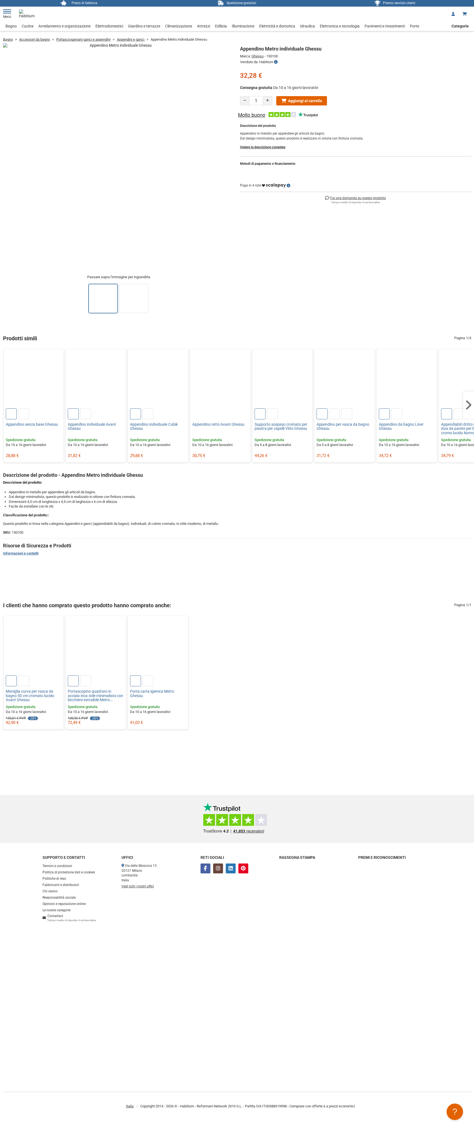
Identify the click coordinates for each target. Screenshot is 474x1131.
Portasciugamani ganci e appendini (83, 39)
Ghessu (258, 56)
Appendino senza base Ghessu (32, 424)
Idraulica (307, 26)
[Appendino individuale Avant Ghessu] (96, 379)
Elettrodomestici (109, 26)
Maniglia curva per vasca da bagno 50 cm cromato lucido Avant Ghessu (30, 695)
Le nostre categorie (56, 910)
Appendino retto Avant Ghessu (218, 424)
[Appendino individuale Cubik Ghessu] (158, 379)
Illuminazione (243, 26)
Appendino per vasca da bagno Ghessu (343, 426)
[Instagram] (218, 868)
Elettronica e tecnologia (340, 26)
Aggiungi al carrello (305, 101)
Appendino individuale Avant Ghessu (92, 426)
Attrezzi (203, 26)
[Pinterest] (243, 868)
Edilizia (221, 26)
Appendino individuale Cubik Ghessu (154, 426)
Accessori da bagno (34, 39)
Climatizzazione (178, 26)
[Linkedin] (231, 868)
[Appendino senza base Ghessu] (34, 379)
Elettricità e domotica (277, 26)
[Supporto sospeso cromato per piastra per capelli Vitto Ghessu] (283, 379)
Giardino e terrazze (144, 26)
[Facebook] (205, 868)
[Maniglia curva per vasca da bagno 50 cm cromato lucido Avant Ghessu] (34, 646)
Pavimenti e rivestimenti (385, 26)
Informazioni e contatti (20, 553)
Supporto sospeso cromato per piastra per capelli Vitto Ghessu (281, 426)
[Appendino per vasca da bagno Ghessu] (345, 379)
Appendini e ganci (131, 39)
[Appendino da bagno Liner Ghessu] (407, 379)
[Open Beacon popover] (455, 1112)
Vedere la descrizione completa (262, 147)
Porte (414, 26)
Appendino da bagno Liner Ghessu (401, 426)
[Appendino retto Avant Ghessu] (220, 379)
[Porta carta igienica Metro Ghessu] (158, 646)
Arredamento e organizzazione (64, 26)
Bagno (11, 26)
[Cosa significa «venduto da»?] (276, 62)
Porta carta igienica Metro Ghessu (152, 693)
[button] (468, 405)
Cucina (27, 26)
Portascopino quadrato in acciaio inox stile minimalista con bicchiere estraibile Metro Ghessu (95, 695)
